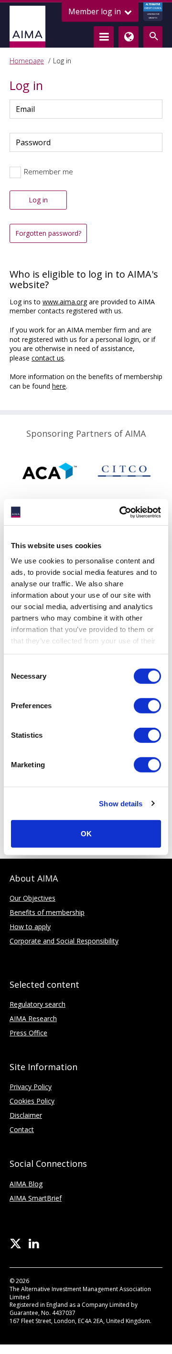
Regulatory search (37, 1004)
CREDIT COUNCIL (152, 11)
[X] (16, 1244)
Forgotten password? (48, 233)
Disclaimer (26, 1115)
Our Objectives (32, 898)
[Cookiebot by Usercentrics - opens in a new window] (121, 512)
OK (86, 834)
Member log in (95, 11)
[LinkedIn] (34, 1244)
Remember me (48, 171)
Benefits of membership (47, 912)
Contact (22, 1129)
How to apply (30, 926)
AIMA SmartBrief (36, 1198)
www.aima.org (65, 301)
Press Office (28, 1032)
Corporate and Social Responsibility (64, 940)
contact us (48, 357)
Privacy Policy (31, 1086)
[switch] (147, 705)
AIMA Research (33, 1018)
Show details (120, 803)
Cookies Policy (32, 1100)
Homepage (27, 60)
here (59, 386)
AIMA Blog (26, 1183)
